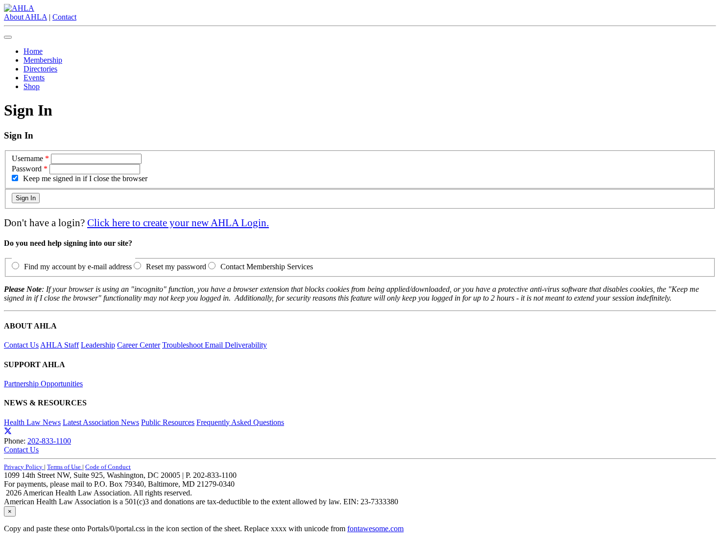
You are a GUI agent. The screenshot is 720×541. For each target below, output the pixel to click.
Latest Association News (101, 422)
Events (34, 77)
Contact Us (21, 345)
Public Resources (167, 422)
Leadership (98, 345)
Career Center (138, 345)
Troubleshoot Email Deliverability (214, 345)
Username (27, 158)
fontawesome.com (375, 528)
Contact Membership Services (266, 266)
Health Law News (32, 422)
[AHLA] (19, 8)
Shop (32, 86)
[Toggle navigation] (8, 37)
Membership (43, 60)
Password (27, 169)
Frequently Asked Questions (240, 422)
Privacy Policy (24, 466)
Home (33, 51)
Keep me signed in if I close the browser (85, 178)
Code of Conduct (108, 466)
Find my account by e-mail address (78, 266)
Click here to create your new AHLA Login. (178, 222)
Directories (40, 69)
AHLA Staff (59, 345)
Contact (64, 17)
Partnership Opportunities (43, 383)
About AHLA (25, 17)
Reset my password (176, 266)
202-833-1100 (49, 441)
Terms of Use (64, 466)
